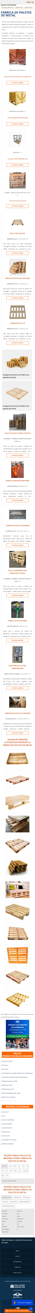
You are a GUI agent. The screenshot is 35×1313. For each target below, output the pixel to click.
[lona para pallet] (17, 933)
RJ (10, 1166)
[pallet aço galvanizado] (17, 955)
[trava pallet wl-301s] (17, 802)
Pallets (17, 1256)
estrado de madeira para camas (11, 1093)
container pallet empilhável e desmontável (14, 1077)
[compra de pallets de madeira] (17, 514)
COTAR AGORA (17, 83)
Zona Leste (13, 1201)
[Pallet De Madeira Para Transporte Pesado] (17, 559)
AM (3, 1175)
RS (6, 1171)
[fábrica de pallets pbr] (17, 977)
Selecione (4, 1166)
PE (11, 1171)
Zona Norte (17, 1197)
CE (19, 1171)
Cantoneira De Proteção (9, 1140)
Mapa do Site (17, 1272)
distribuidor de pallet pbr (9, 1081)
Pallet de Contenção (8, 1120)
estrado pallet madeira (9, 1097)
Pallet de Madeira (7, 1124)
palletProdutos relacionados (17, 1054)
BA (15, 1171)
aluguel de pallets (7, 1061)
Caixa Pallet (5, 1112)
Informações (17, 1262)
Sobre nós (17, 1267)
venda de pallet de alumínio (9, 7)
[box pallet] (17, 780)
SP (23, 1166)
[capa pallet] (17, 758)
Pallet (3, 1116)
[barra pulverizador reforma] (17, 469)
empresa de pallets (7, 1085)
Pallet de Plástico (7, 1128)
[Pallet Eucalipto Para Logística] (17, 422)
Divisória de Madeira (8, 1144)
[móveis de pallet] (17, 867)
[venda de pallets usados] (17, 999)
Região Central (7, 1197)
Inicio (17, 1251)
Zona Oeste (26, 1197)
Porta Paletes (6, 1136)
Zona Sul (5, 1201)
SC (2, 1171)
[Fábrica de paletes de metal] (17, 362)
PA (7, 1175)
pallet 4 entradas (20, 7)
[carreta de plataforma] (17, 609)
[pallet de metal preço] (17, 911)
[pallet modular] (17, 824)
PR (27, 1166)
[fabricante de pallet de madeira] (17, 702)
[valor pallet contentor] (17, 846)
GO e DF (25, 1171)
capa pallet (5, 1069)
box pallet (5, 1065)
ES (19, 1166)
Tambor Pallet (6, 1132)
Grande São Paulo (24, 1201)
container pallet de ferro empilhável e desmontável (17, 1073)
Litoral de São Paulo (8, 1206)
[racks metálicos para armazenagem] (17, 654)
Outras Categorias (17, 1106)
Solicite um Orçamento (19, 1310)
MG (15, 1166)
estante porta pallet (8, 1089)
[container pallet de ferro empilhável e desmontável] (17, 889)
